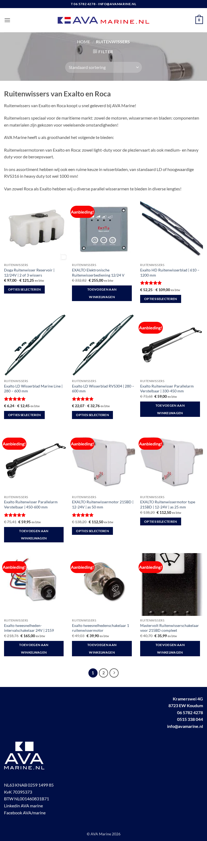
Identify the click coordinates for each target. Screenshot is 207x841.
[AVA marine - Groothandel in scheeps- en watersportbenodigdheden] (104, 20)
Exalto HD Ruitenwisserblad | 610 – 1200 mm (169, 272)
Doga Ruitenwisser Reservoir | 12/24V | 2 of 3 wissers (29, 272)
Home (83, 41)
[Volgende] (114, 673)
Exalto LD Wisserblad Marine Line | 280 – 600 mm (33, 388)
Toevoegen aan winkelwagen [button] (102, 293)
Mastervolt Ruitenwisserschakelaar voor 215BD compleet (169, 628)
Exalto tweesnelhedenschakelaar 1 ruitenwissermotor (100, 628)
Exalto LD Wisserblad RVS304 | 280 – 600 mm (103, 388)
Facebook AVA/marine (25, 812)
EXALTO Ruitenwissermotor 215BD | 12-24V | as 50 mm (102, 504)
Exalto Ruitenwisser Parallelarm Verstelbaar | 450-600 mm (31, 504)
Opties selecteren (24, 289)
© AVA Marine (99, 834)
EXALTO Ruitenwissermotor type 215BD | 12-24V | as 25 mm (167, 504)
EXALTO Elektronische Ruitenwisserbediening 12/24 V (98, 272)
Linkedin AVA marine (23, 805)
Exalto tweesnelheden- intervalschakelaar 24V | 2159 (29, 628)
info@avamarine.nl (185, 726)
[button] (7, 20)
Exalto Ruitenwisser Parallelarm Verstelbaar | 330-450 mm (167, 388)
